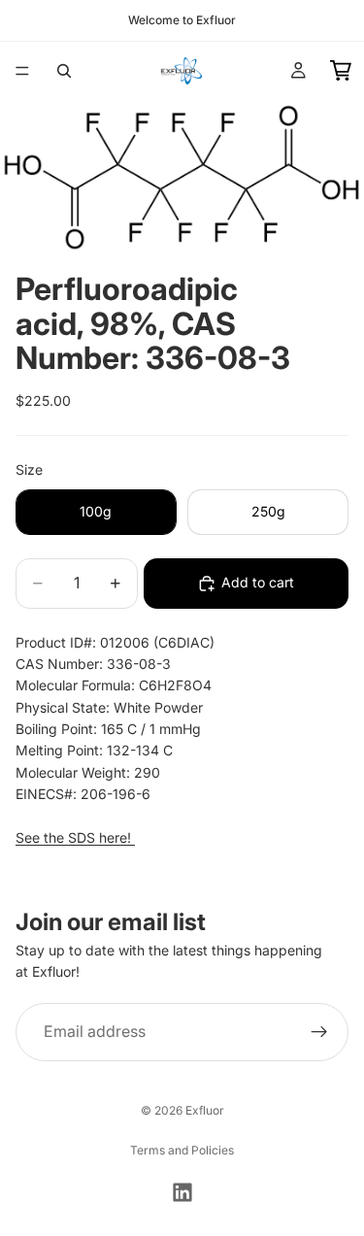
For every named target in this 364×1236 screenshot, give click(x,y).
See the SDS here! (75, 837)
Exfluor (204, 1110)
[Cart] (340, 71)
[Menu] (22, 71)
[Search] (64, 71)
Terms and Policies (182, 1150)
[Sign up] (319, 1032)
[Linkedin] (182, 1192)
